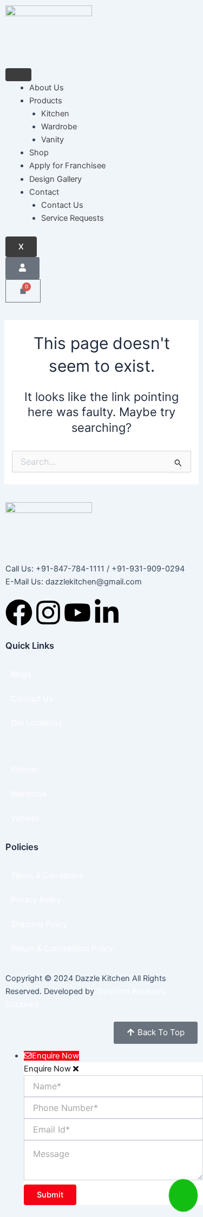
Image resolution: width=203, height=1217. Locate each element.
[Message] (113, 1177)
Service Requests (72, 218)
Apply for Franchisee (67, 165)
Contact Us (62, 205)
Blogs (21, 674)
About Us (46, 88)
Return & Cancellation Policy (62, 948)
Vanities (25, 818)
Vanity (52, 139)
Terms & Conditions (47, 875)
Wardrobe (59, 126)
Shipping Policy (39, 924)
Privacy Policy (36, 900)
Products (45, 101)
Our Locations (36, 723)
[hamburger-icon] (18, 74)
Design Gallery (55, 179)
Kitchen (55, 114)
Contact (44, 192)
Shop (39, 152)
